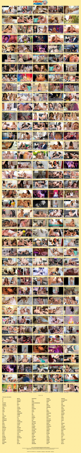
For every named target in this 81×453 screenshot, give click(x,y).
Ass (3, 413)
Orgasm (62, 423)
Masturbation (64, 400)
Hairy (47, 404)
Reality (62, 443)
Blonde (3, 436)
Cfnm (18, 410)
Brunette (19, 400)
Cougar (18, 423)
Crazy (18, 426)
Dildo (18, 440)
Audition (4, 416)
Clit (18, 417)
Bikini (3, 432)
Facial (33, 411)
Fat (32, 413)
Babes (3, 417)
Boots (3, 440)
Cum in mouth (20, 430)
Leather (48, 437)
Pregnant (63, 439)
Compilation (19, 421)
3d (2, 400)
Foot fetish (34, 429)
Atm (3, 414)
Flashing (33, 426)
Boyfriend (4, 442)
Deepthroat (19, 437)
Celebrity (19, 408)
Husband (48, 421)
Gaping (33, 440)
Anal (3, 407)
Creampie (19, 427)
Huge (47, 417)
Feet (32, 414)
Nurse (62, 417)
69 (2, 401)
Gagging (33, 436)
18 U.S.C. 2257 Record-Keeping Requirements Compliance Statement (40, 447)
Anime (3, 408)
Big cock (4, 429)
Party (62, 430)
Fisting (33, 424)
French (33, 433)
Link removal (43, 451)
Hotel (47, 414)
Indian (47, 423)
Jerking (47, 430)
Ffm (32, 420)
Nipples (62, 414)
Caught (18, 407)
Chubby (18, 414)
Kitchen (48, 433)
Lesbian (48, 439)
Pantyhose (63, 429)
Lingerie (48, 442)
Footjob (33, 430)
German (33, 442)
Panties (62, 427)
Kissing (47, 432)
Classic (18, 416)
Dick (18, 439)
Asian (3, 411)
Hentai (47, 411)
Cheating (19, 411)
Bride (3, 443)
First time (34, 423)
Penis (62, 432)
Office (62, 420)
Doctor (18, 443)
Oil (61, 421)
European (34, 408)
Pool (62, 436)
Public (62, 440)
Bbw (3, 421)
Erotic (33, 407)
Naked (62, 411)
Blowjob (4, 437)
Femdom (33, 417)
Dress (33, 404)
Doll (33, 400)
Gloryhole (48, 400)
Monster (63, 410)
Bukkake (18, 401)
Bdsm (3, 423)
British (18, 398)
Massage (63, 398)
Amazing (4, 404)
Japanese (48, 429)
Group (47, 401)
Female (33, 416)
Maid (47, 443)
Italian (47, 427)
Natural (63, 413)
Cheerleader (19, 413)
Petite (62, 433)
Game (33, 437)
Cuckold (18, 429)
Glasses (48, 398)
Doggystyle (34, 398)
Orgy (62, 424)
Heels (47, 410)
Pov (62, 437)
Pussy (62, 442)
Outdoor (63, 426)
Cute (18, 433)
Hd (47, 408)
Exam (33, 410)
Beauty (3, 426)
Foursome (34, 432)
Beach (3, 424)
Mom (62, 407)
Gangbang (34, 439)
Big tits (3, 430)
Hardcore (48, 407)
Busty (18, 404)
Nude (62, 416)
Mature (62, 401)
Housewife (48, 416)
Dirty (18, 442)
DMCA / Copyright (48, 451)
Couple (18, 424)
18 (2, 398)
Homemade (48, 413)
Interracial (48, 426)
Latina (47, 436)
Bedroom (4, 427)
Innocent (48, 424)
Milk (62, 404)
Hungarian (48, 420)
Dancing (18, 436)
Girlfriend (34, 443)
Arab (3, 410)
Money (62, 408)
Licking (47, 440)
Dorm (33, 401)
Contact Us (52, 451)
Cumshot (19, 432)
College (18, 420)
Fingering (34, 421)
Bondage (4, 439)
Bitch (3, 433)
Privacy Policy (39, 451)
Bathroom (4, 420)
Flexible (33, 427)
